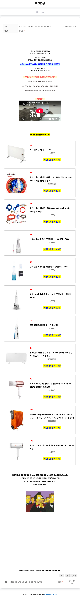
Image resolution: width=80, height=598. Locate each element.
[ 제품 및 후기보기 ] (52, 159)
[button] (21, 31)
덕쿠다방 (40, 3)
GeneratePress (50, 595)
